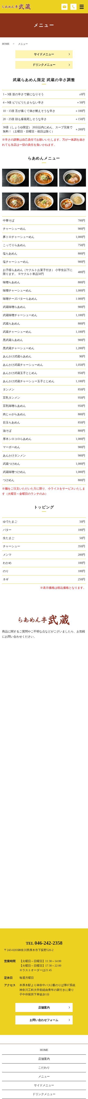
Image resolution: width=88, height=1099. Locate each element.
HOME (5, 43)
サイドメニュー (44, 54)
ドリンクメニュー (44, 64)
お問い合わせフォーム (44, 1020)
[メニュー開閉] (82, 7)
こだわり (44, 1067)
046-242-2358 (48, 943)
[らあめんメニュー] (15, 177)
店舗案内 (44, 1007)
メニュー (44, 1076)
